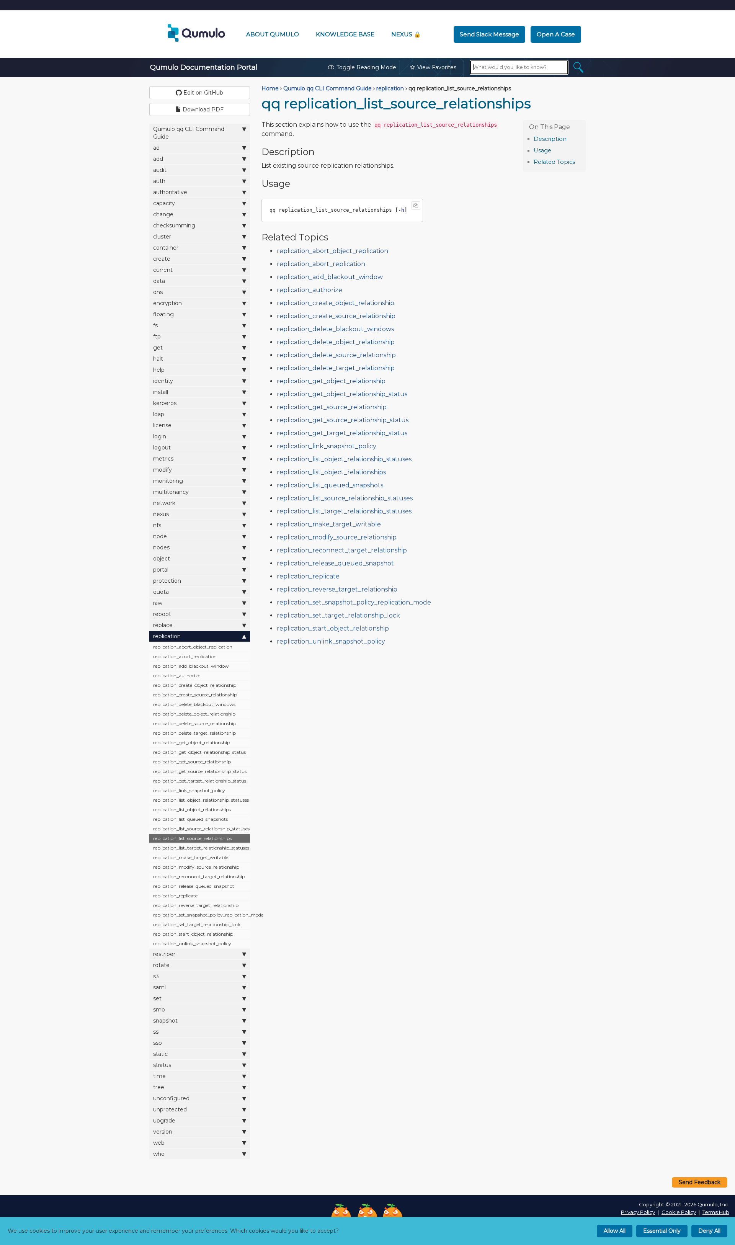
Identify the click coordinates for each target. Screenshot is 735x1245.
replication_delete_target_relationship (194, 733)
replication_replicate (175, 896)
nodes (161, 547)
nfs (157, 525)
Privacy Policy (638, 1212)
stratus (162, 1065)
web (159, 1142)
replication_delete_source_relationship (194, 723)
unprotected (170, 1109)
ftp (157, 336)
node (160, 536)
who (159, 1153)
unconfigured (171, 1098)
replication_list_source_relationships (192, 838)
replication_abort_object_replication (192, 647)
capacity (164, 203)
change (163, 214)
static (160, 1054)
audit (160, 170)
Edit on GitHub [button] (202, 92)
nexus (161, 514)
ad (156, 147)
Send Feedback (699, 1182)
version (162, 1131)
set (157, 998)
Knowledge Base (345, 34)
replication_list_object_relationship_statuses (201, 800)
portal (160, 569)
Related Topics (554, 161)
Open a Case (556, 34)
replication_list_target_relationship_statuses (201, 848)
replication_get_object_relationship (191, 742)
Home (270, 88)
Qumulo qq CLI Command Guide (188, 133)
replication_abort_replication (185, 656)
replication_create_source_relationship (195, 695)
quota (161, 591)
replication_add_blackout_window (191, 666)
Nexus (406, 34)
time (159, 1076)
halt (158, 358)
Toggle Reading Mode (366, 67)
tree (158, 1087)
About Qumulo (272, 34)
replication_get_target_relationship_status (199, 781)
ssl (156, 1031)
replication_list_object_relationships (192, 809)
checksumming (174, 225)
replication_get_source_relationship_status (200, 771)
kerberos (164, 403)
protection (167, 580)
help (159, 369)
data (159, 281)
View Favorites (436, 67)
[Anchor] (570, 138)
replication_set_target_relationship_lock (196, 924)
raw (157, 603)
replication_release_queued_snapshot (193, 886)
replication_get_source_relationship (192, 762)
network (164, 503)
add (158, 158)
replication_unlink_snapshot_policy (192, 943)
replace (163, 625)
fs (155, 325)
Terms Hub (715, 1212)
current (163, 269)
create (161, 258)
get (158, 347)
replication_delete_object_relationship (194, 714)
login (159, 436)
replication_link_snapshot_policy (189, 790)
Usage (542, 150)
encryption (167, 303)
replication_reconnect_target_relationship (199, 876)
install (160, 392)
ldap (158, 414)
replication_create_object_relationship (194, 685)
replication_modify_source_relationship (196, 867)
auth (159, 181)
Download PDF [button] (202, 109)
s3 (156, 976)
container (165, 247)
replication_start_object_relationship (193, 934)
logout (162, 447)
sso (157, 1042)
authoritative (170, 192)
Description (550, 139)
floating (163, 314)
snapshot (165, 1020)
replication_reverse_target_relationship (195, 905)
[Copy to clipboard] (415, 205)
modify (162, 469)
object (161, 558)
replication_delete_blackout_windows (194, 704)
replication (167, 636)
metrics (163, 458)
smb (159, 1009)
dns (158, 292)
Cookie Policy (679, 1212)
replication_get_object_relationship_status (199, 752)
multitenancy (171, 492)
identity (163, 380)
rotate (161, 965)
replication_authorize (176, 675)
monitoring (168, 480)
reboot (162, 614)
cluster (162, 236)
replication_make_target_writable (190, 857)
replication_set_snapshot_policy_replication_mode (201, 915)
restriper (164, 954)
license (162, 425)
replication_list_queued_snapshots (190, 819)
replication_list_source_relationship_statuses (201, 829)
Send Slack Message (489, 34)
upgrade (164, 1120)
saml (159, 987)
